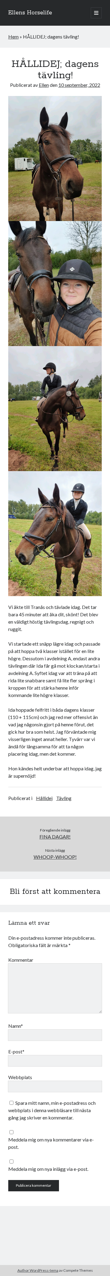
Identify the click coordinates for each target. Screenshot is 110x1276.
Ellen (44, 85)
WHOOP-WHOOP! (55, 857)
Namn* (15, 1026)
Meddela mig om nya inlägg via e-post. (48, 1169)
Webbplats (20, 1077)
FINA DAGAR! (55, 836)
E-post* (16, 1051)
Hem (13, 36)
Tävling (64, 798)
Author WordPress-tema (37, 1270)
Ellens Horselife (30, 13)
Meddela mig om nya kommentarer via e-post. (51, 1143)
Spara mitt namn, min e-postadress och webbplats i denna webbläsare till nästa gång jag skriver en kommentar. (52, 1110)
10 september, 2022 (79, 85)
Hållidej (44, 798)
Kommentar (20, 960)
